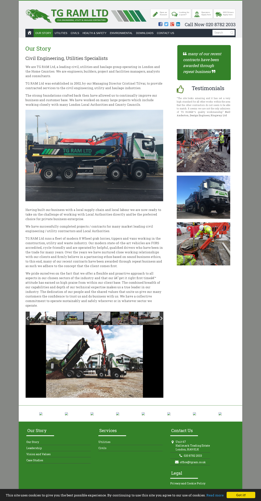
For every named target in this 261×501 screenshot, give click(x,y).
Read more (215, 495)
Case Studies (34, 460)
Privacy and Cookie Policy (187, 483)
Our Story (32, 442)
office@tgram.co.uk (193, 462)
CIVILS (75, 33)
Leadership (34, 448)
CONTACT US (165, 33)
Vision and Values (38, 454)
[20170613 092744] (70, 319)
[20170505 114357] (97, 319)
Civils (102, 448)
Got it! (241, 495)
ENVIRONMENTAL (121, 33)
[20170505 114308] (43, 318)
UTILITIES (61, 33)
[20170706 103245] (124, 318)
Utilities (104, 442)
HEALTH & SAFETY (94, 33)
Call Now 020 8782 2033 (210, 24)
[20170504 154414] (151, 319)
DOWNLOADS (144, 33)
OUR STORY (43, 33)
